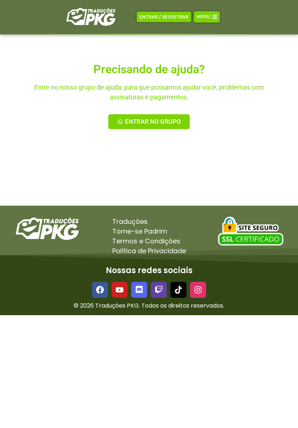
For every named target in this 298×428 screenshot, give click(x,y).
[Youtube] (120, 290)
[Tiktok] (178, 290)
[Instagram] (198, 290)
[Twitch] (159, 290)
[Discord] (139, 290)
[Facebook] (100, 290)
